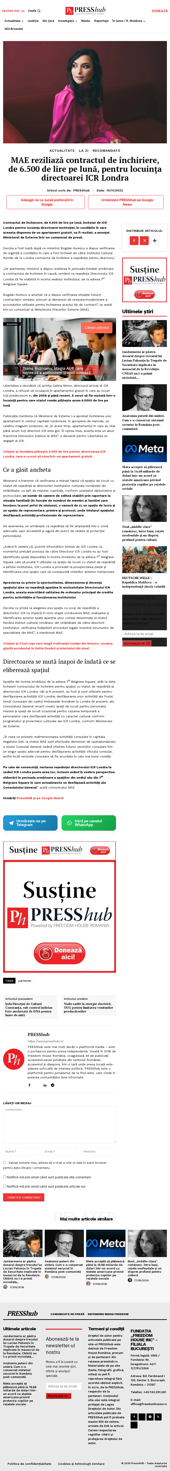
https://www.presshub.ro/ (46, 1041)
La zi (84, 150)
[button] (34, 10)
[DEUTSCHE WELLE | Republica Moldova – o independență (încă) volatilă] (144, 559)
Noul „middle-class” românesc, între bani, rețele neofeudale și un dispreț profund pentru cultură (143, 533)
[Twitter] (144, 240)
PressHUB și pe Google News (39, 798)
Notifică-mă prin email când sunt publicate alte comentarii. (49, 1177)
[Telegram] (52, 1084)
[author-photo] (6, 1287)
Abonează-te (134, 643)
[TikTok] (60, 1084)
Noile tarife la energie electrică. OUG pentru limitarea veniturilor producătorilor (88, 1007)
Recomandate (106, 150)
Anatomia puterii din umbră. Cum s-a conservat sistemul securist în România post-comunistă (143, 422)
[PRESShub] (13, 1059)
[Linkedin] (44, 1084)
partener (24, 980)
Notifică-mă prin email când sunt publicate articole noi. (46, 1186)
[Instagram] (37, 1084)
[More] (154, 240)
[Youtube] (68, 1084)
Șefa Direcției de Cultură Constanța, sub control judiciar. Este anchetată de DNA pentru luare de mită (29, 1009)
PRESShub (81, 190)
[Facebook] (29, 1084)
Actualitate (62, 150)
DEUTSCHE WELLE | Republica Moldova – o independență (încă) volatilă (143, 582)
